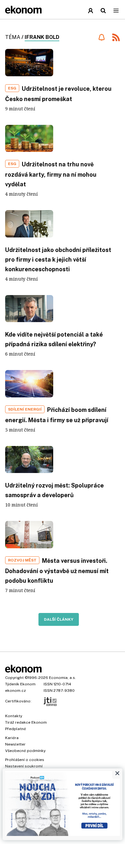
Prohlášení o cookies (24, 759)
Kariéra (12, 738)
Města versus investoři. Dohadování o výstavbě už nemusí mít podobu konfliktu (57, 570)
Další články (58, 619)
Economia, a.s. (62, 677)
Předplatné (15, 729)
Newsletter (15, 744)
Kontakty (13, 716)
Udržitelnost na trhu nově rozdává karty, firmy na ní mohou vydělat (50, 174)
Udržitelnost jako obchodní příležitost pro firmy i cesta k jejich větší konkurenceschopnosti (58, 259)
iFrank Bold (42, 37)
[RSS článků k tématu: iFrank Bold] (116, 38)
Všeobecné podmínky (25, 750)
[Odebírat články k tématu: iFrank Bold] (101, 37)
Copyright (14, 677)
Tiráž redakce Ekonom (26, 722)
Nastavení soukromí (24, 766)
